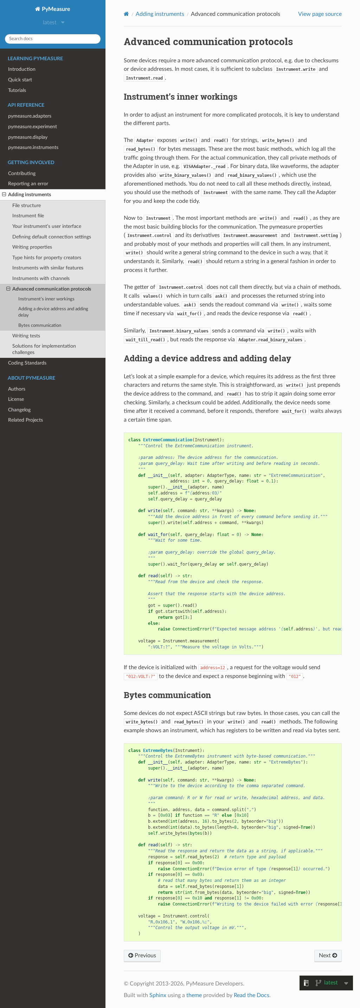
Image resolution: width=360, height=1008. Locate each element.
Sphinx (157, 995)
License (16, 399)
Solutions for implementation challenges (44, 349)
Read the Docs (251, 995)
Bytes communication (39, 325)
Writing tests (26, 335)
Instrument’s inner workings (46, 299)
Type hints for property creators (46, 257)
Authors (16, 389)
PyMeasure (55, 9)
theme (194, 995)
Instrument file (28, 215)
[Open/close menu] (4, 195)
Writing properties (32, 247)
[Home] (126, 14)
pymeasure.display (27, 137)
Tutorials (17, 90)
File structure (26, 205)
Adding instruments (29, 194)
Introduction (22, 69)
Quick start (20, 79)
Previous (144, 955)
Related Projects (25, 420)
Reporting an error (28, 183)
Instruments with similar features (47, 267)
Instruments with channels (41, 278)
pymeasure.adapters (29, 116)
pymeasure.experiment (32, 126)
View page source (320, 14)
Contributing (22, 173)
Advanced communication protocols (51, 289)
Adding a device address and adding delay (53, 312)
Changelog (19, 409)
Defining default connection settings (51, 236)
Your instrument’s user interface (46, 226)
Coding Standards (27, 363)
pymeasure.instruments (33, 147)
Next (325, 955)
